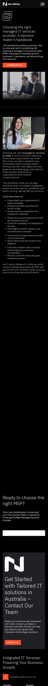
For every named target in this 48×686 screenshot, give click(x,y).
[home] (11, 4)
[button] (42, 4)
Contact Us (13, 642)
